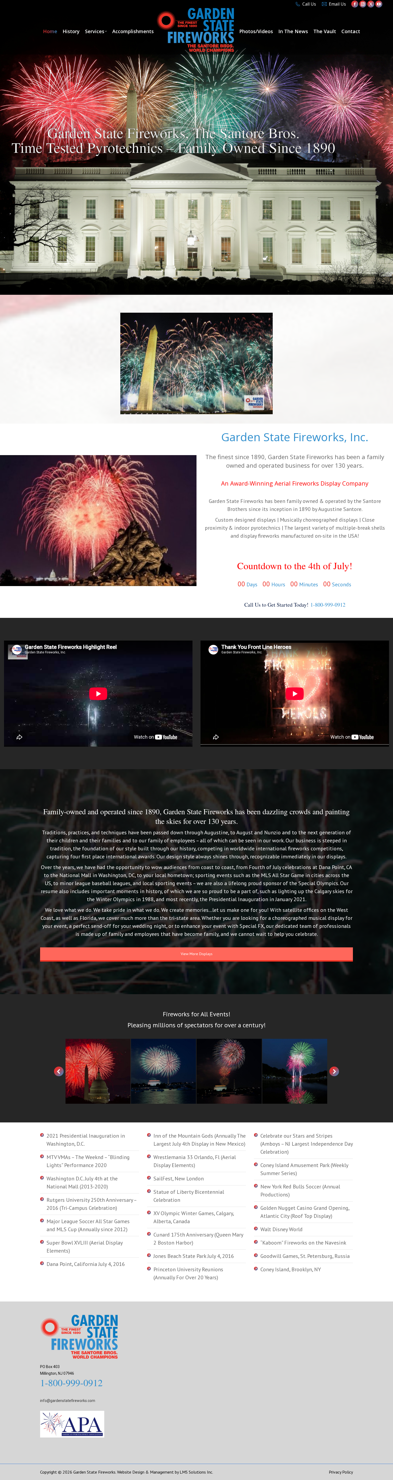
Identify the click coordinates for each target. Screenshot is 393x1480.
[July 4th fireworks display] (98, 1071)
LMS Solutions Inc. (196, 1472)
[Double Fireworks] (163, 1071)
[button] (59, 1071)
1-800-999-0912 (327, 604)
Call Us (309, 4)
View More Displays (197, 953)
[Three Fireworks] (228, 1071)
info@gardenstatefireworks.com (67, 1400)
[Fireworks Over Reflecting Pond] (294, 1071)
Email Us (337, 4)
